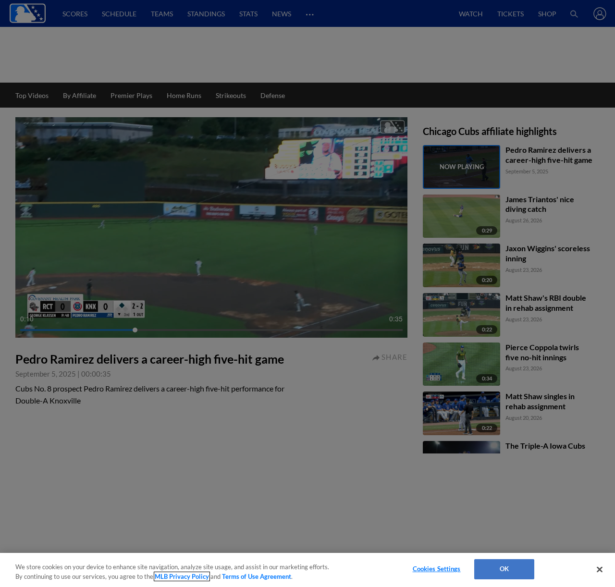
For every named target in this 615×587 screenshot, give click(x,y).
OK (504, 569)
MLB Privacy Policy (182, 576)
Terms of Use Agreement (256, 576)
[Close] (599, 569)
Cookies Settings (437, 569)
